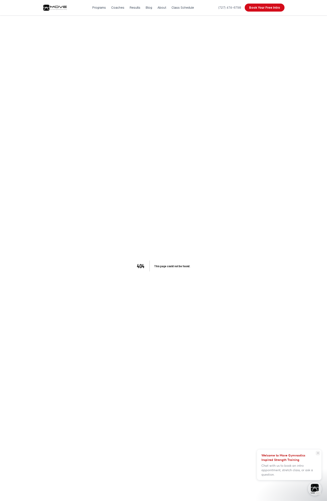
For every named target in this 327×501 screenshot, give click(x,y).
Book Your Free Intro (264, 8)
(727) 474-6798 (229, 8)
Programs (99, 8)
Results (135, 8)
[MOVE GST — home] (55, 7)
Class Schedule (183, 8)
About (161, 8)
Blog (149, 8)
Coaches (117, 8)
